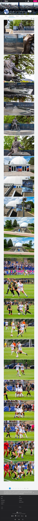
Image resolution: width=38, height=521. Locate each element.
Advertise (20, 498)
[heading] (5, 1)
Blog (2, 498)
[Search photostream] (29, 18)
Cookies (20, 500)
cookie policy (21, 493)
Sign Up (35, 1)
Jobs (20, 496)
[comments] (12, 32)
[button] (10, 32)
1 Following (25, 13)
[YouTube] (19, 519)
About (2, 496)
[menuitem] (25, 1)
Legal (2, 507)
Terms (2, 508)
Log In (31, 1)
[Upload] (28, 1)
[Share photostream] (33, 18)
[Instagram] (22, 519)
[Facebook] (15, 519)
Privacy (20, 507)
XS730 (5, 276)
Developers (3, 500)
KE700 (5, 32)
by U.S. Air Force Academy (7, 53)
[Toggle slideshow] (31, 18)
